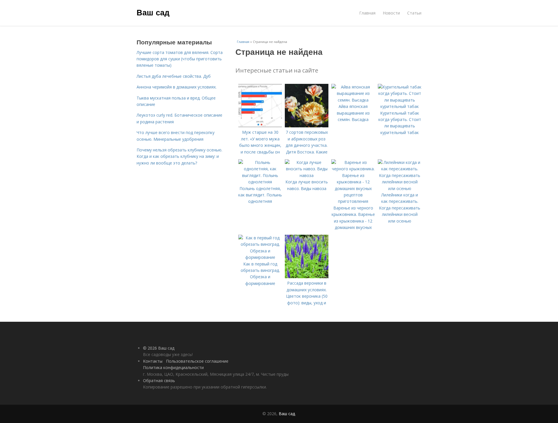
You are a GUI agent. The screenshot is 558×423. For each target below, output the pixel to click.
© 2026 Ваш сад (158, 348)
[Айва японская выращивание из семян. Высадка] (353, 100)
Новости (391, 13)
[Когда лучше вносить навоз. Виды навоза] (306, 175)
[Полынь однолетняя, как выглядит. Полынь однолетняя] (260, 182)
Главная (367, 13)
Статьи (414, 13)
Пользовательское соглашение (197, 361)
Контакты (152, 361)
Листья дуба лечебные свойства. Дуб (174, 76)
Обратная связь (159, 380)
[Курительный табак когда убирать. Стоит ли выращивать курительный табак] (399, 106)
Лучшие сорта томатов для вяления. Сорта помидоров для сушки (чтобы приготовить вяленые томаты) (180, 59)
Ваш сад (153, 12)
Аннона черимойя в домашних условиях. (177, 87)
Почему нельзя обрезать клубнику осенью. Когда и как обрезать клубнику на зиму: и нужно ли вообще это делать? (179, 156)
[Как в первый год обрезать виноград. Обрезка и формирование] (260, 257)
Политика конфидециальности (173, 367)
